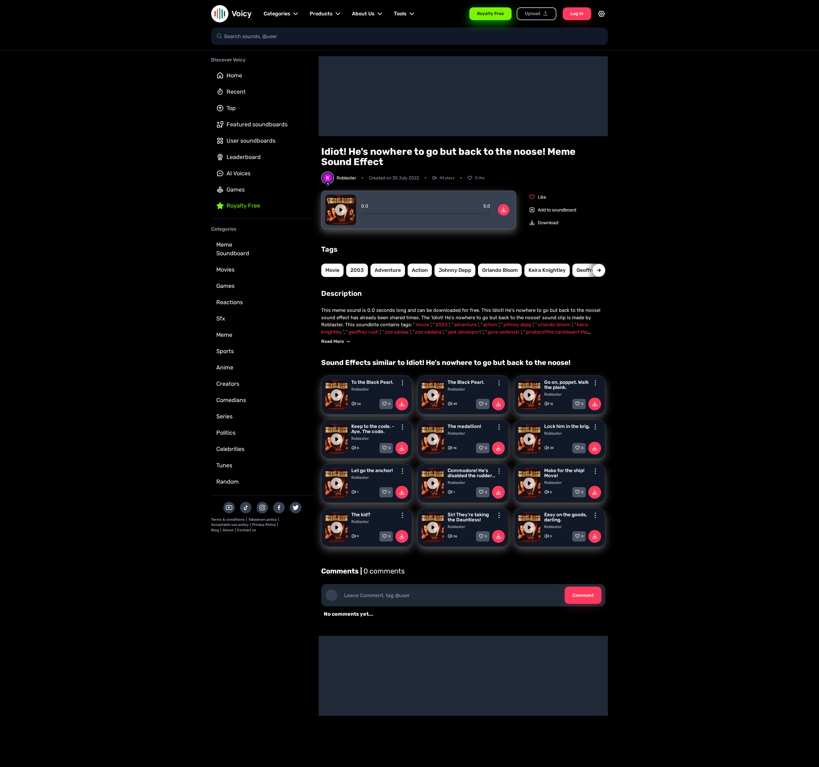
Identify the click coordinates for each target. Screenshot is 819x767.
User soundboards (251, 140)
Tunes (224, 465)
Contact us (246, 530)
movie (332, 270)
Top (231, 108)
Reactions (229, 302)
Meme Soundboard (232, 249)
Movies (225, 269)
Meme (224, 334)
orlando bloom (500, 270)
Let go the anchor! (372, 470)
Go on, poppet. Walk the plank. (566, 385)
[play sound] (340, 210)
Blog (215, 530)
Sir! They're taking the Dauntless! (468, 517)
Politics (225, 432)
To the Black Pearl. (372, 382)
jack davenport (465, 332)
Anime (224, 367)
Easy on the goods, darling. (565, 517)
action (420, 270)
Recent (236, 91)
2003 (357, 270)
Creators (227, 383)
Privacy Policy (264, 525)
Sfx (220, 318)
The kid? (360, 514)
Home (234, 75)
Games (236, 189)
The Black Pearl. (466, 382)
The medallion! (464, 426)
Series (224, 416)
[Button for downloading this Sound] (401, 404)
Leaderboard (244, 157)
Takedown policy (262, 520)
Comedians (231, 400)
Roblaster (360, 389)
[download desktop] (503, 210)
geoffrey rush (364, 332)
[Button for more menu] (402, 383)
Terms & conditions (228, 520)
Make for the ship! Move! (564, 473)
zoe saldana (429, 332)
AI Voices (238, 173)
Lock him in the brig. (567, 426)
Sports (225, 351)
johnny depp (455, 270)
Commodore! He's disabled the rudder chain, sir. (470, 473)
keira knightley (547, 270)
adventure (388, 270)
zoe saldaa (397, 332)
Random (227, 481)
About (228, 530)
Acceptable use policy (230, 525)
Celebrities (230, 449)
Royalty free (243, 205)
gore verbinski (504, 332)
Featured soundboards (257, 124)
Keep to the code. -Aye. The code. (372, 429)
